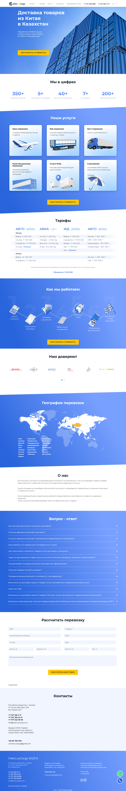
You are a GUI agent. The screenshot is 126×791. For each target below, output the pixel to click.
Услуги (31, 4)
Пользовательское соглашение (91, 763)
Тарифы (42, 4)
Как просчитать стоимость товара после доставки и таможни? (38, 551)
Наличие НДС (15, 589)
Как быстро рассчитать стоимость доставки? (29, 526)
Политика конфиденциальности (91, 765)
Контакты (60, 4)
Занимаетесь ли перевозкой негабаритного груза (32, 545)
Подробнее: (12, 685)
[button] (62, 380)
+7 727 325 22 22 (15, 717)
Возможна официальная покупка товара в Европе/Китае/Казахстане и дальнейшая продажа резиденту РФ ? (61, 601)
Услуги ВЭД (84, 771)
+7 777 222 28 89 (14, 778)
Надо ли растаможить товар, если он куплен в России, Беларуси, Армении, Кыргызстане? (52, 557)
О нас (50, 4)
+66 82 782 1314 (15, 741)
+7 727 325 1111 (104, 4)
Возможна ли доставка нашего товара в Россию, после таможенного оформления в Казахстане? (55, 595)
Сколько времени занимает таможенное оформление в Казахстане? (41, 538)
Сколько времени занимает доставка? (26, 532)
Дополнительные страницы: (17, 786)
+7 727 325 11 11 (14, 715)
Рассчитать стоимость (33, 53)
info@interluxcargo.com (18, 723)
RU (113, 4)
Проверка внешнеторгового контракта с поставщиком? (35, 576)
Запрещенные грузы (74, 4)
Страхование (85, 774)
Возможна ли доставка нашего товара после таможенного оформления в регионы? (49, 582)
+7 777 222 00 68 (15, 720)
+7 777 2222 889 (89, 4)
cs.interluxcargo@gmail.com (19, 744)
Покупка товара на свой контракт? (25, 570)
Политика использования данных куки (93, 767)
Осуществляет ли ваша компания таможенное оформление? (37, 564)
